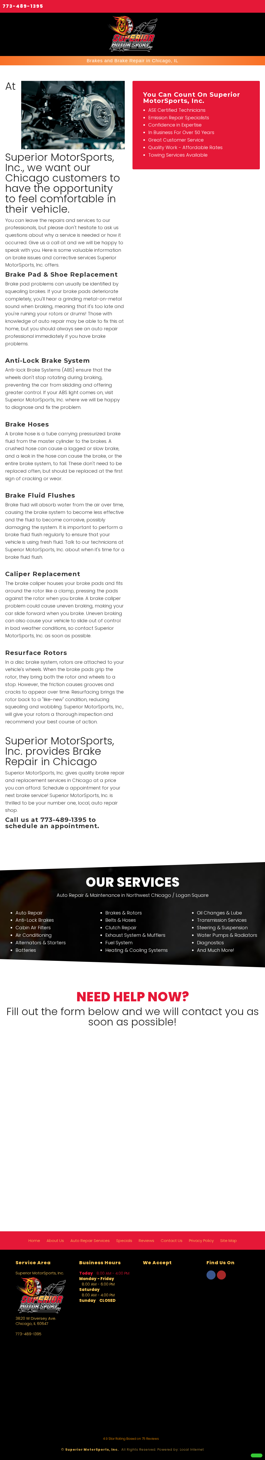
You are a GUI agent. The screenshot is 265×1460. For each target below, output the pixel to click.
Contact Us (171, 1240)
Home (34, 1240)
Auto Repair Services (90, 1240)
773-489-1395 (23, 6)
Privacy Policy (201, 1240)
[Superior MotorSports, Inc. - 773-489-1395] (256, 1455)
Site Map (228, 1240)
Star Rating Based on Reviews (131, 1438)
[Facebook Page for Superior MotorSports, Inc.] (211, 1278)
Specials (124, 1240)
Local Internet (192, 1449)
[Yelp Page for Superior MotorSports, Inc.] (221, 1278)
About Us (55, 1240)
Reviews (146, 1240)
